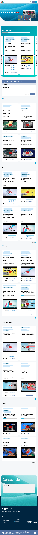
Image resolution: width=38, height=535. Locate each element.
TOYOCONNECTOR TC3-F (13, 70)
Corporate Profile (17, 519)
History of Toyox (17, 521)
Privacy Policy (18, 533)
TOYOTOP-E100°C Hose (12, 235)
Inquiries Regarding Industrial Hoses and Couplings (33, 518)
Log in (30, 1)
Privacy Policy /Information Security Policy (32, 522)
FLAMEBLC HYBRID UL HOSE (30, 235)
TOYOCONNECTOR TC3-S (13, 66)
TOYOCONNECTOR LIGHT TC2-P (29, 354)
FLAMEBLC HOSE (28, 236)
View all (33, 163)
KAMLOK (4, 522)
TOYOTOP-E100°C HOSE (28, 66)
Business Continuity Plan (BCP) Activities (18, 526)
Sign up (33, 1)
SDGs (15, 524)
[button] (33, 32)
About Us (15, 515)
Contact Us (29, 515)
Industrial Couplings (6, 520)
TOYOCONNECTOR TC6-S (13, 68)
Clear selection (27, 94)
